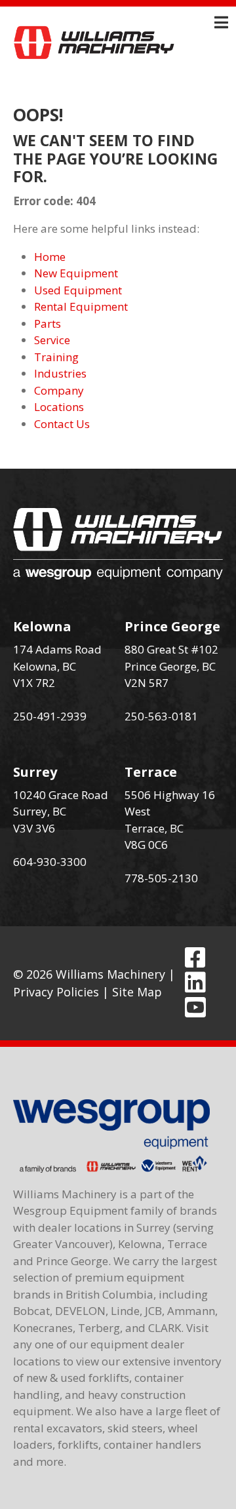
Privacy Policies (56, 992)
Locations (59, 406)
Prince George (172, 626)
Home (50, 256)
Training (56, 356)
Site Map (137, 992)
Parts (47, 323)
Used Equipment (78, 290)
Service (52, 339)
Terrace (151, 772)
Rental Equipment (81, 306)
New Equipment (76, 273)
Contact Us (62, 423)
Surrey (35, 772)
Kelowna (42, 626)
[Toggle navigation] (221, 22)
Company (59, 390)
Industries (60, 373)
